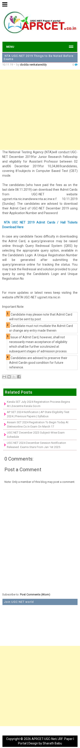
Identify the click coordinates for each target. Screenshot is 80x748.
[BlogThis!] (9, 376)
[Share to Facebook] (19, 376)
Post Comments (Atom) (35, 594)
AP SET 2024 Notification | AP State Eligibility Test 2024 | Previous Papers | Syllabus (38, 414)
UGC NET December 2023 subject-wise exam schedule (36, 435)
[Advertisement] (40, 110)
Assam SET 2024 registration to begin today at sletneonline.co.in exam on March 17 (37, 424)
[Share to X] (14, 376)
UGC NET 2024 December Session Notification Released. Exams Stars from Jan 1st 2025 (36, 445)
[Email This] (4, 376)
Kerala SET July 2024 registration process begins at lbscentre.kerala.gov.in (38, 404)
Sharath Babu (52, 743)
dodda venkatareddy (33, 64)
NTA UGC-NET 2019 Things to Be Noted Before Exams (38, 57)
